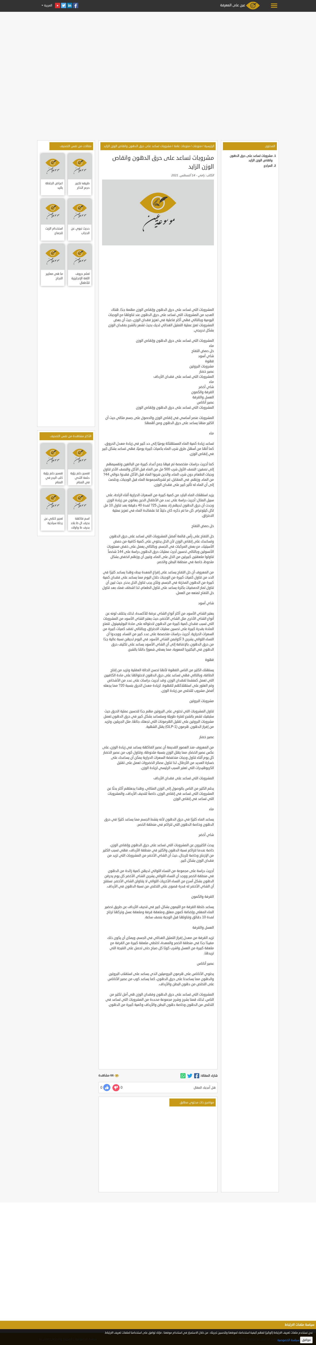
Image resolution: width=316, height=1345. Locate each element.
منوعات (197, 146)
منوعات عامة (182, 146)
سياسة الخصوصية (288, 1340)
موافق (306, 1340)
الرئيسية (209, 146)
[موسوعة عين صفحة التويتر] (63, 5)
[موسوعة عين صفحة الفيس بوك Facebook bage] (75, 5)
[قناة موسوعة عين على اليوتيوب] (57, 5)
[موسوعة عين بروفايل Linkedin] (69, 5)
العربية (47, 5)
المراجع (268, 166)
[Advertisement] (158, 43)
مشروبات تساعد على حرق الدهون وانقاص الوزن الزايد (137, 146)
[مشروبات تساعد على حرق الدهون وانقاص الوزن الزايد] (196, 1075)
